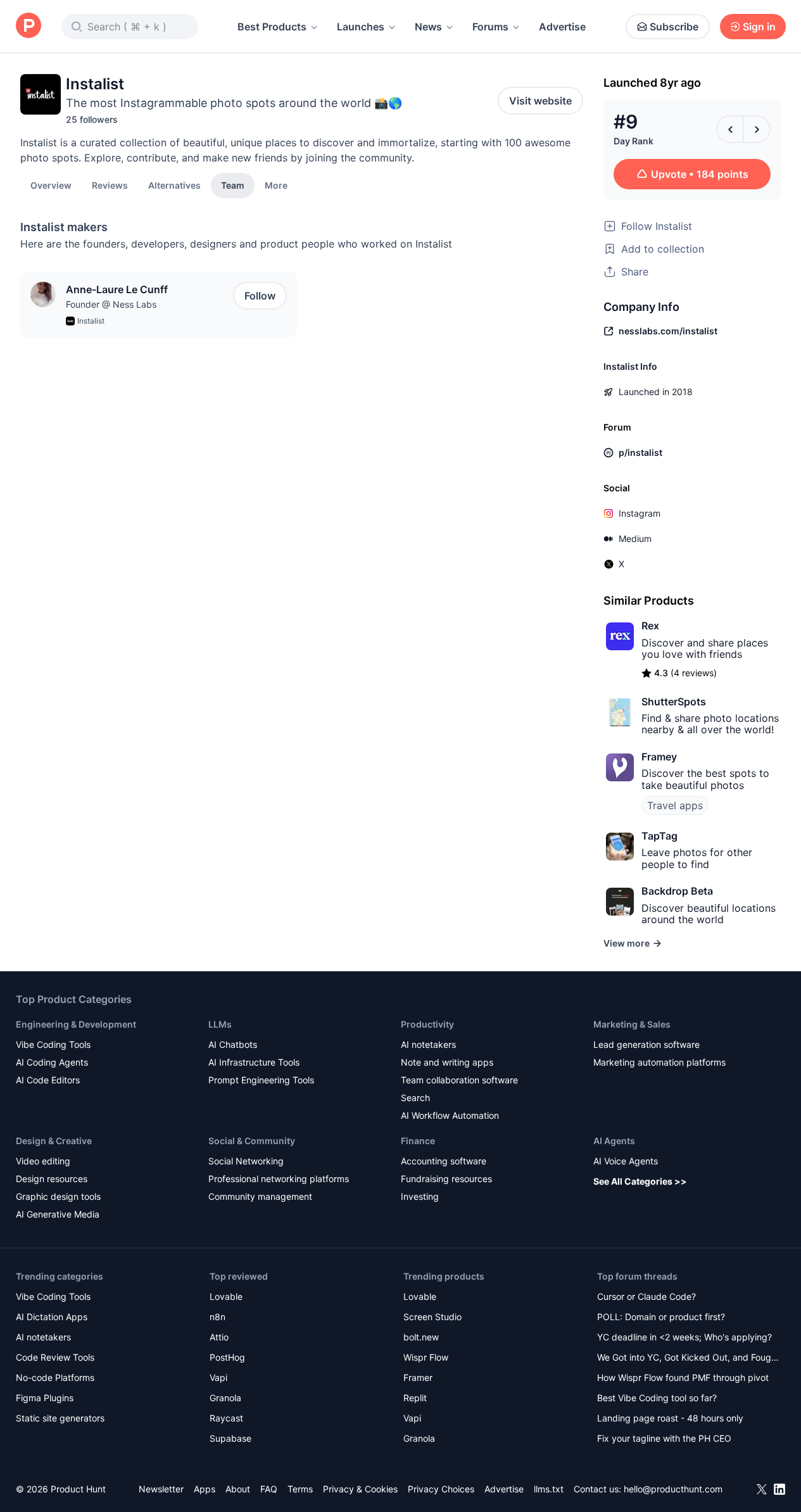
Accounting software (443, 1161)
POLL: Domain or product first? (661, 1316)
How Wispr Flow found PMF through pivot (683, 1377)
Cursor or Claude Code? (646, 1296)
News (428, 26)
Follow (259, 295)
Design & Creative (54, 1140)
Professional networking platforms (278, 1178)
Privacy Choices (441, 1489)
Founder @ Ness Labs (111, 304)
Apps (204, 1489)
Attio (219, 1337)
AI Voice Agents (625, 1161)
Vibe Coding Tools (53, 1044)
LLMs (220, 1024)
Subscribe (674, 26)
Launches (360, 26)
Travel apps (675, 805)
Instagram (639, 513)
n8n (217, 1316)
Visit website (540, 100)
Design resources (51, 1178)
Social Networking (246, 1161)
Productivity (427, 1024)
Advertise (562, 26)
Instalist (90, 320)
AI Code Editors (48, 1079)
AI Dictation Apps (51, 1316)
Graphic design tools (58, 1196)
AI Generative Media (57, 1214)
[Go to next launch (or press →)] (756, 129)
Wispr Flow (425, 1357)
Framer (417, 1377)
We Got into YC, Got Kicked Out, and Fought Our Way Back (688, 1358)
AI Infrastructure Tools (254, 1062)
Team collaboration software (459, 1079)
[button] (276, 185)
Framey (659, 756)
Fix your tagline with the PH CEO (664, 1438)
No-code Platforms (55, 1377)
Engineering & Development (76, 1024)
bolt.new (421, 1337)
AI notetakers (428, 1044)
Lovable (226, 1296)
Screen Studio (432, 1316)
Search (415, 1097)
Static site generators (60, 1418)
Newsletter (161, 1489)
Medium (635, 538)
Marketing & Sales (632, 1024)
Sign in (759, 26)
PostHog (227, 1357)
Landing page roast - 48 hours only (670, 1418)
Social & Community (251, 1140)
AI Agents (614, 1140)
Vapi (218, 1377)
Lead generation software (646, 1044)
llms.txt (549, 1489)
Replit (415, 1397)
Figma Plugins (44, 1397)
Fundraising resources (446, 1178)
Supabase (230, 1438)
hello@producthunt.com (673, 1489)
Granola (225, 1397)
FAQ (268, 1489)
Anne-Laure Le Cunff (117, 289)
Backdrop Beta (677, 891)
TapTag (659, 835)
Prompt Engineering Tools (261, 1079)
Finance (418, 1140)
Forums (490, 26)
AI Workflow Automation (450, 1115)
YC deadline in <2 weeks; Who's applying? (684, 1337)
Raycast (226, 1418)
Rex (650, 625)
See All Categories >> (640, 1181)
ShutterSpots (673, 701)
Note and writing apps (447, 1062)
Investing (420, 1196)
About (237, 1489)
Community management (260, 1196)
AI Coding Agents (52, 1062)
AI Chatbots (232, 1044)
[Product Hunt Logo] (28, 26)
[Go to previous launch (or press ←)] (730, 129)
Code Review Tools (55, 1357)
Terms (300, 1489)
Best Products (271, 26)
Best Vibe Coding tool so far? (657, 1397)
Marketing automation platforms (659, 1062)
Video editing (43, 1161)
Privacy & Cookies (360, 1489)
